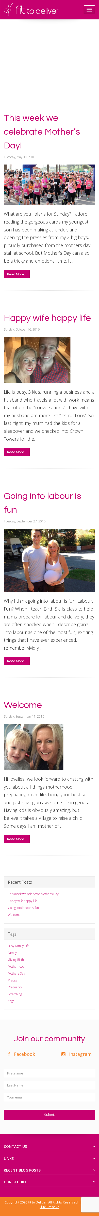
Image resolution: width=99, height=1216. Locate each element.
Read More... (16, 274)
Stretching (15, 994)
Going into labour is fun (23, 908)
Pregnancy (15, 987)
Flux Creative (49, 1207)
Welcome (23, 705)
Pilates (12, 980)
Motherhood (16, 966)
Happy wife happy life (47, 318)
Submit (49, 1114)
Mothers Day (16, 973)
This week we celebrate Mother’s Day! (42, 131)
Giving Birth (16, 959)
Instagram (79, 1054)
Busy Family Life (18, 946)
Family (12, 953)
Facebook (23, 1054)
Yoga (11, 1001)
